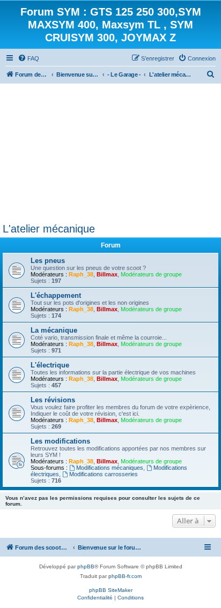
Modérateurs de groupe (151, 274)
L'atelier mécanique (49, 229)
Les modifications (60, 441)
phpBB (85, 566)
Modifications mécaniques (109, 467)
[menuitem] (28, 58)
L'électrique (50, 365)
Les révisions (53, 400)
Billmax (107, 274)
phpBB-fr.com (125, 576)
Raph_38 (81, 274)
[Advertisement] (110, 150)
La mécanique (54, 330)
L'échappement (56, 295)
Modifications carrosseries (103, 474)
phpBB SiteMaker (110, 590)
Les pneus (48, 261)
